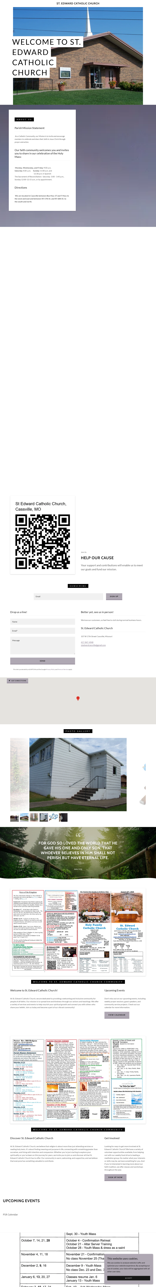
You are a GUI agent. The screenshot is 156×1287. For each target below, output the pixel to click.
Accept (128, 1278)
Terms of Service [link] (63, 669)
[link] (78, 3)
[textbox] (68, 596)
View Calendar (116, 1015)
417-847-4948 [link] (87, 642)
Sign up (114, 596)
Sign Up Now (115, 1177)
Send (42, 661)
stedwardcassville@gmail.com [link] (93, 645)
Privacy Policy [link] (50, 669)
